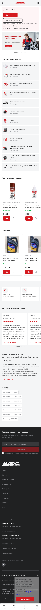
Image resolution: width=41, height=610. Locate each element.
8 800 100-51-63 (9, 523)
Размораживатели (31, 202)
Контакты (5, 493)
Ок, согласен (25, 599)
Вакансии (5, 503)
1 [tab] (16, 52)
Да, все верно (10, 15)
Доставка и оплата (8, 479)
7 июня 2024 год (35, 318)
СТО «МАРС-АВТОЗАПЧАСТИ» (14, 575)
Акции (4, 470)
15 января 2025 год (9, 318)
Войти (14, 608)
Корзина (37, 608)
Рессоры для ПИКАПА (10, 419)
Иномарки (5, 489)
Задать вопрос (8, 554)
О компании (6, 498)
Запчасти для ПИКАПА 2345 (12, 396)
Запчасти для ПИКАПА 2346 (12, 401)
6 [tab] (24, 52)
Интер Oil (6, 255)
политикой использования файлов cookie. (24, 592)
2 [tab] (18, 52)
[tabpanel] (20, 41)
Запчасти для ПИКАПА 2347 (12, 405)
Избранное (25, 608)
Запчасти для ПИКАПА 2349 (12, 414)
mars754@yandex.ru (10, 535)
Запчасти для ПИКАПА (10, 392)
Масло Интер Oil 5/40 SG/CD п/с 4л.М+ (10, 259)
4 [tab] (21, 52)
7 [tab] (25, 52)
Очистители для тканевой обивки (11, 202)
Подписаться (20, 449)
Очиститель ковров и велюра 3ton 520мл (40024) (10, 206)
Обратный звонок (9, 548)
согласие (10, 453)
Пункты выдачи (7, 484)
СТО (3, 507)
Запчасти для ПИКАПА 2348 (12, 410)
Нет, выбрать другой (13, 20)
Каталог (4, 608)
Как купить (5, 475)
